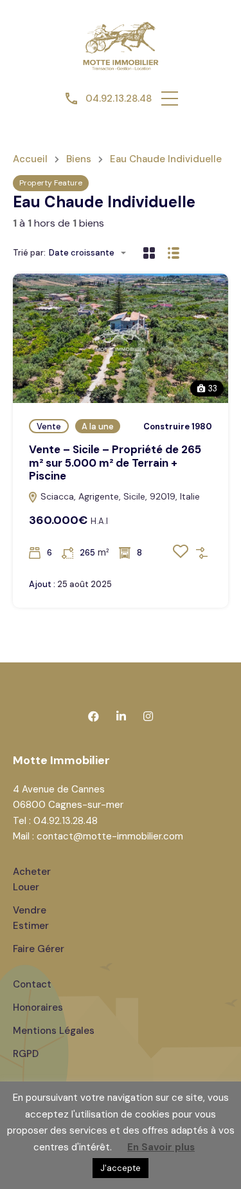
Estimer (31, 925)
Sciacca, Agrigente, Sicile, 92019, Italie (119, 496)
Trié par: (29, 252)
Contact (32, 984)
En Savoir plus (161, 1147)
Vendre (29, 910)
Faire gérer (38, 948)
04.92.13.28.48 (118, 98)
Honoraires (38, 1007)
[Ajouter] (202, 553)
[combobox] (91, 253)
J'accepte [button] (120, 1168)
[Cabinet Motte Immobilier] (120, 44)
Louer (26, 887)
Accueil (30, 159)
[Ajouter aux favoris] (180, 555)
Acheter (32, 871)
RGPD (26, 1053)
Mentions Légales (53, 1030)
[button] (169, 98)
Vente (49, 426)
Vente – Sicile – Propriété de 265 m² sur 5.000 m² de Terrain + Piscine (115, 462)
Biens (78, 159)
